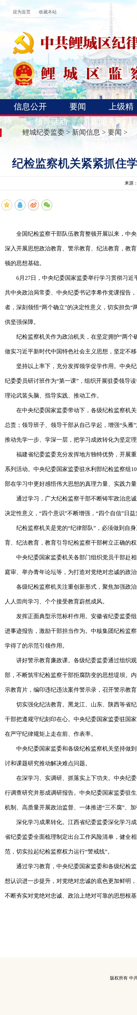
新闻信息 (86, 132)
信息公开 (30, 106)
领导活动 (51, 121)
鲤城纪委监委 (43, 132)
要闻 (77, 106)
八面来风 (106, 121)
